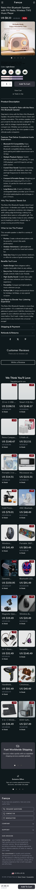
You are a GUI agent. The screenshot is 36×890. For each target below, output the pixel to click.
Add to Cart (26, 887)
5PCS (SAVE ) (6, 79)
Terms (19, 877)
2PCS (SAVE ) (6, 76)
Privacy (24, 877)
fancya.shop (6, 840)
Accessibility (30, 877)
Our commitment (8, 853)
